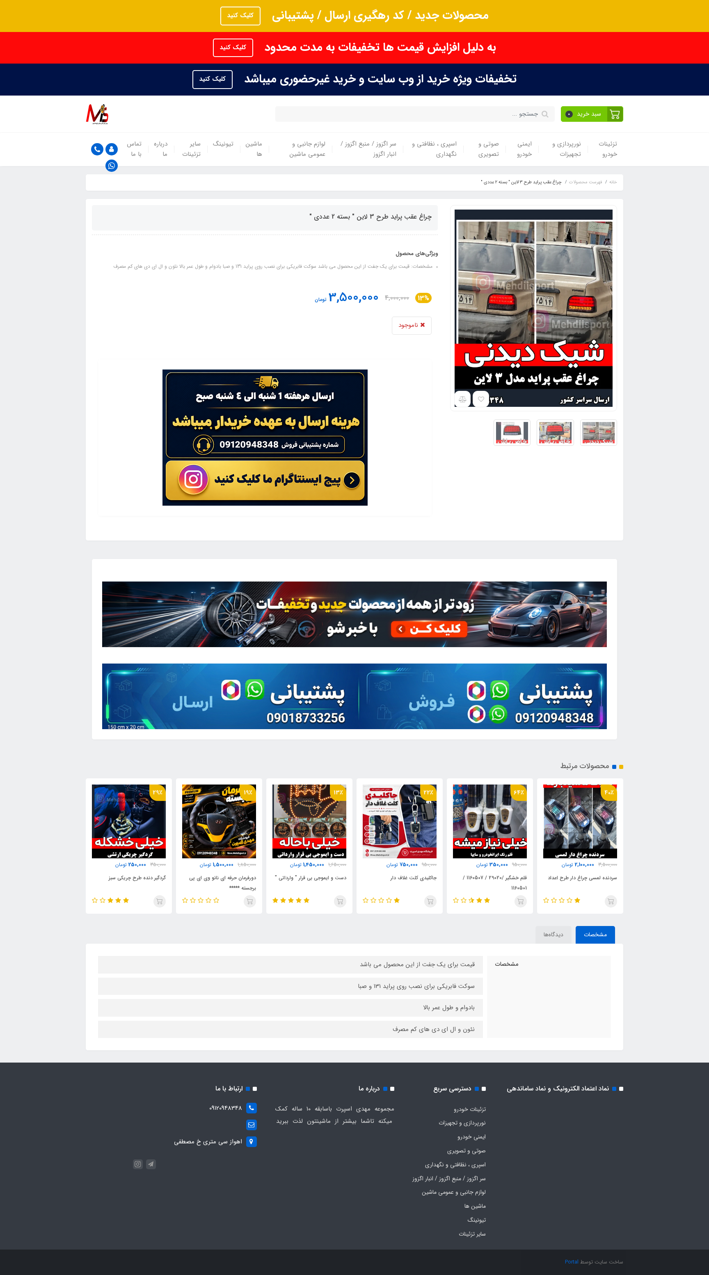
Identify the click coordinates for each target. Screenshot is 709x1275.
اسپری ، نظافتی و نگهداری (434, 149)
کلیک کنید (240, 16)
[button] (592, 114)
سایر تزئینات (191, 149)
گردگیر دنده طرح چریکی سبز (137, 878)
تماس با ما (134, 149)
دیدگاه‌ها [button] (553, 934)
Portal (572, 1262)
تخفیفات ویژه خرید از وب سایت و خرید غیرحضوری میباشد (379, 79)
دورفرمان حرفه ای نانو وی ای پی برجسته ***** (222, 883)
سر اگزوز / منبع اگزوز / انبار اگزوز (368, 149)
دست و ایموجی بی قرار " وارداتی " (310, 878)
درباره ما (160, 149)
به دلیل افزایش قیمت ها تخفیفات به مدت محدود (378, 48)
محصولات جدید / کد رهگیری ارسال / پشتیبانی (379, 16)
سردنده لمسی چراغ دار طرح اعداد (582, 878)
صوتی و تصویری (488, 149)
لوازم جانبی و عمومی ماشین (307, 149)
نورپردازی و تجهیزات (566, 149)
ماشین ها (254, 149)
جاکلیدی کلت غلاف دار (414, 878)
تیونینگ (223, 144)
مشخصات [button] (595, 934)
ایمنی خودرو (524, 149)
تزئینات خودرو (608, 149)
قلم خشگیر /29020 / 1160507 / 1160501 (495, 883)
